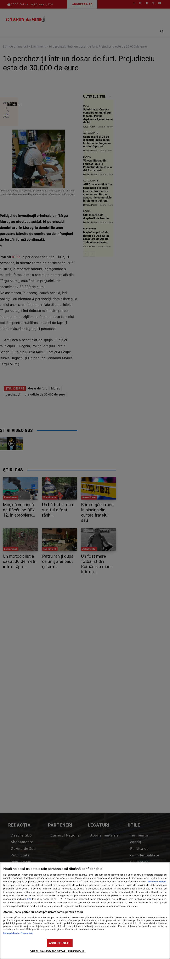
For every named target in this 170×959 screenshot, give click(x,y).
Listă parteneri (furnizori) (18, 933)
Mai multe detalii (157, 881)
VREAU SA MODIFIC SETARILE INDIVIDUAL (58, 951)
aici (29, 898)
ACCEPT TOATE (59, 943)
